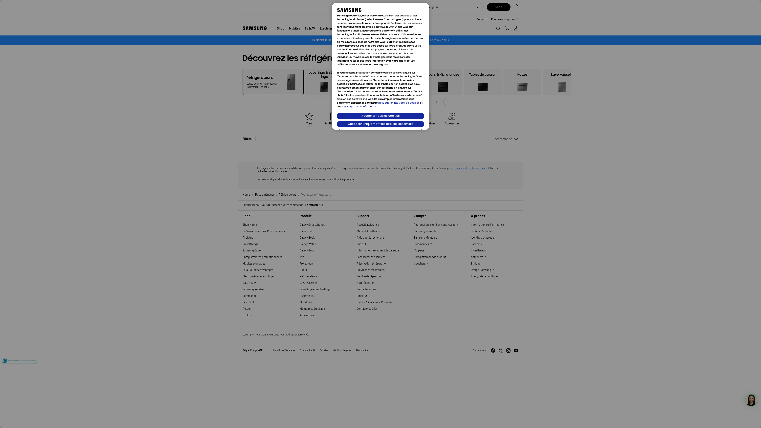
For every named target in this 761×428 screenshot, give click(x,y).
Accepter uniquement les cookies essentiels (380, 124)
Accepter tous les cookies (380, 116)
